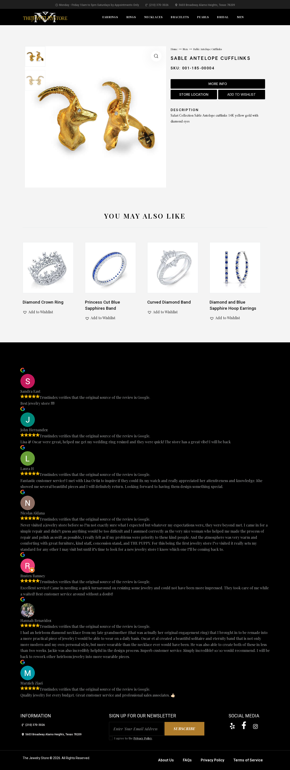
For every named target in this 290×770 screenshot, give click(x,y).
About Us (166, 760)
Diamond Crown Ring (43, 302)
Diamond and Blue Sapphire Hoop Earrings (233, 305)
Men (185, 49)
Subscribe (184, 728)
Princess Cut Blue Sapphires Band (102, 305)
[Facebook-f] (244, 725)
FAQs (187, 760)
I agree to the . (133, 738)
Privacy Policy (142, 738)
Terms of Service (248, 760)
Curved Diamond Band (169, 302)
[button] (156, 56)
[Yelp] (232, 726)
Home (174, 49)
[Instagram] (255, 726)
